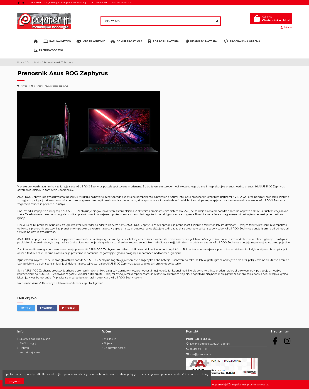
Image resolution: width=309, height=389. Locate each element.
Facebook (46, 308)
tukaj (205, 374)
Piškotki (24, 347)
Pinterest (68, 308)
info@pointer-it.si (122, 2)
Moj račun (110, 339)
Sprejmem (14, 381)
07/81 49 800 (198, 349)
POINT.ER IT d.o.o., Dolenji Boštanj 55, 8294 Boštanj (57, 2)
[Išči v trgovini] (217, 21)
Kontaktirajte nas (29, 352)
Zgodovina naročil (115, 347)
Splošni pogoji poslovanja (34, 339)
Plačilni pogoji (27, 343)
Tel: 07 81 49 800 (99, 2)
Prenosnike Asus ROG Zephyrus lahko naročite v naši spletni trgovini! (60, 283)
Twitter (25, 308)
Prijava (108, 343)
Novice (24, 86)
